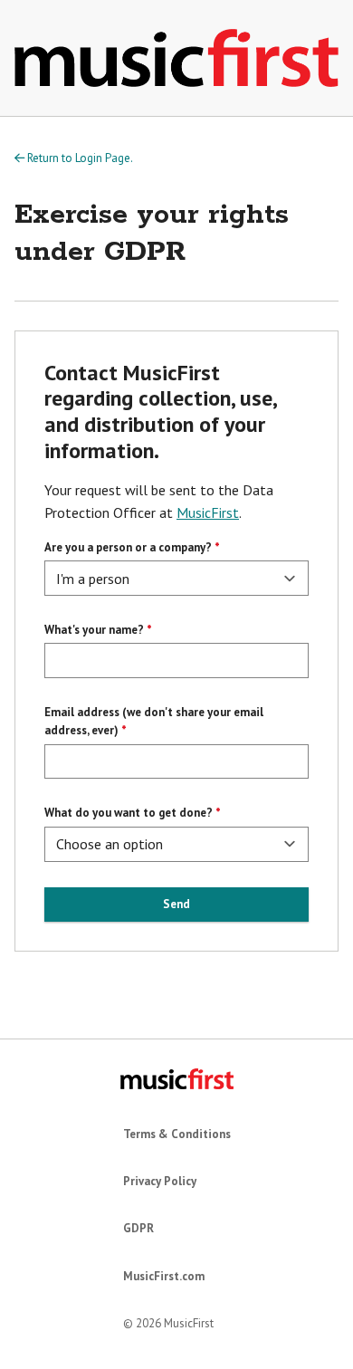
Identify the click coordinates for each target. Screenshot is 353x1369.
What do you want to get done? (128, 812)
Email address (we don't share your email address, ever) (153, 721)
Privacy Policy (159, 1181)
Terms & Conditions (177, 1134)
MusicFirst (207, 512)
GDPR (138, 1228)
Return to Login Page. (78, 158)
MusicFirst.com (164, 1276)
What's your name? (94, 629)
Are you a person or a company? (128, 547)
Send (176, 904)
